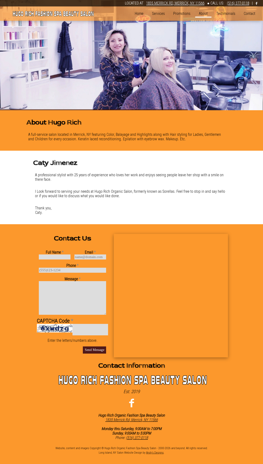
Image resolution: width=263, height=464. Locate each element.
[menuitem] (139, 13)
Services (158, 13)
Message (73, 279)
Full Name (55, 252)
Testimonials (225, 13)
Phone (72, 265)
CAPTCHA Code (55, 321)
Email (90, 252)
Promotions (181, 13)
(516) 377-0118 (238, 3)
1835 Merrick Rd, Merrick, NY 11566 (175, 3)
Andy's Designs (155, 452)
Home (139, 13)
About (203, 13)
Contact (249, 13)
